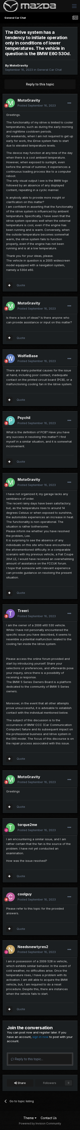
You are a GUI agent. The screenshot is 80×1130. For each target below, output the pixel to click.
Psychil (24, 417)
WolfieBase (28, 356)
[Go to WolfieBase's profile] (10, 358)
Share (21, 1083)
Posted (37, 105)
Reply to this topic (40, 84)
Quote (21, 285)
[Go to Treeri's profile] (10, 613)
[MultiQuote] (9, 285)
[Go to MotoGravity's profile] (10, 103)
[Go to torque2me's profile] (10, 827)
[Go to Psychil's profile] (10, 420)
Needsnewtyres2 (33, 947)
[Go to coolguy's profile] (10, 896)
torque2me (27, 824)
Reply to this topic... (28, 1059)
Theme (29, 1118)
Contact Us (49, 1118)
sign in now (40, 1037)
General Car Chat (49, 69)
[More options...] (69, 103)
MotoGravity (19, 65)
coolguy (25, 894)
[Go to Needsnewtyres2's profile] (10, 949)
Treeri (23, 610)
